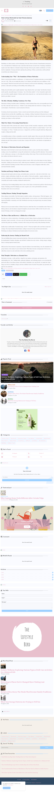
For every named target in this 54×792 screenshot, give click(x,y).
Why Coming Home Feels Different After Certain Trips (22, 498)
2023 (27, 579)
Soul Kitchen (34, 440)
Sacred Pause (21, 440)
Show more (47, 286)
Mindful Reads (47, 438)
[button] (40, 10)
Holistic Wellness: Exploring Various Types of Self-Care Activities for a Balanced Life (26, 760)
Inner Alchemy (31, 438)
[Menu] (2, 10)
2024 (27, 577)
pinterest (15, 456)
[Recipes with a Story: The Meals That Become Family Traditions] (4, 394)
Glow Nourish (13, 438)
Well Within (3, 443)
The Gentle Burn (8, 15)
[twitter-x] (26, 6)
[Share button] (29, 274)
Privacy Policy (27, 779)
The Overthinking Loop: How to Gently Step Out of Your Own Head (20, 764)
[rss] (31, 6)
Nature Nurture (4, 440)
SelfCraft (28, 440)
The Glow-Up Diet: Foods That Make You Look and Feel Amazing (20, 772)
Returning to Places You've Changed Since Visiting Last (23, 386)
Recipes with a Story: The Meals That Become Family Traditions (26, 393)
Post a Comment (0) (27, 307)
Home (2, 15)
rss (41, 456)
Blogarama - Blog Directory (36, 782)
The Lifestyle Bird (5, 499)
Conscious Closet (5, 438)
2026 (27, 572)
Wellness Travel (11, 443)
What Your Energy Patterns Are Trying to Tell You (22, 400)
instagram (14, 453)
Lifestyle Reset (39, 438)
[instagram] (23, 6)
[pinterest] (28, 6)
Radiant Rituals (13, 440)
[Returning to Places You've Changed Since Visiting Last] (4, 387)
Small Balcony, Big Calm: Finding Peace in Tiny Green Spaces (19, 757)
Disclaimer (34, 779)
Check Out (27, 526)
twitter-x (41, 453)
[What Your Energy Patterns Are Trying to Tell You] (4, 401)
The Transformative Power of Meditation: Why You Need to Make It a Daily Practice (25, 768)
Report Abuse (6, 711)
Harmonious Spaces (22, 438)
